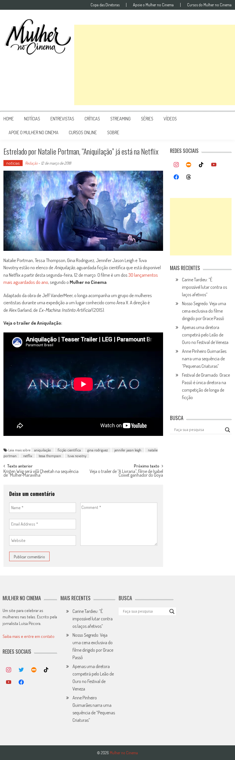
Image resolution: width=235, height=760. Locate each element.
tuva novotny (77, 455)
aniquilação (42, 450)
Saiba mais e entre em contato (28, 636)
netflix (27, 455)
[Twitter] (21, 670)
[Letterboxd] (189, 165)
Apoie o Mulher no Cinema (153, 5)
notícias (32, 119)
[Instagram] (176, 165)
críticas (92, 119)
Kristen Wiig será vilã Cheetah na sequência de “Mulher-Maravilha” (41, 474)
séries (147, 119)
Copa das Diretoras (105, 5)
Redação (31, 163)
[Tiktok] (201, 165)
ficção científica (69, 450)
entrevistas (62, 119)
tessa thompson (50, 455)
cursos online (83, 132)
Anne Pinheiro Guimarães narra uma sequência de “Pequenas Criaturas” (204, 358)
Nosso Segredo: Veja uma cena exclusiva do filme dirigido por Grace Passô (204, 311)
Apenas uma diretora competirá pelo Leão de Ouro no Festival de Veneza (205, 334)
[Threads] (189, 177)
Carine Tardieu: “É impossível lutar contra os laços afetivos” (204, 287)
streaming (120, 119)
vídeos (170, 119)
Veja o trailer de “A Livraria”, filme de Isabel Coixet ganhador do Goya (126, 474)
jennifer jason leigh (127, 450)
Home (8, 119)
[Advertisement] (154, 65)
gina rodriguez (97, 450)
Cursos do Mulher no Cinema (209, 5)
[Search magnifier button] (228, 430)
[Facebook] (176, 177)
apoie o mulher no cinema (33, 132)
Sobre (113, 132)
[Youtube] (213, 165)
